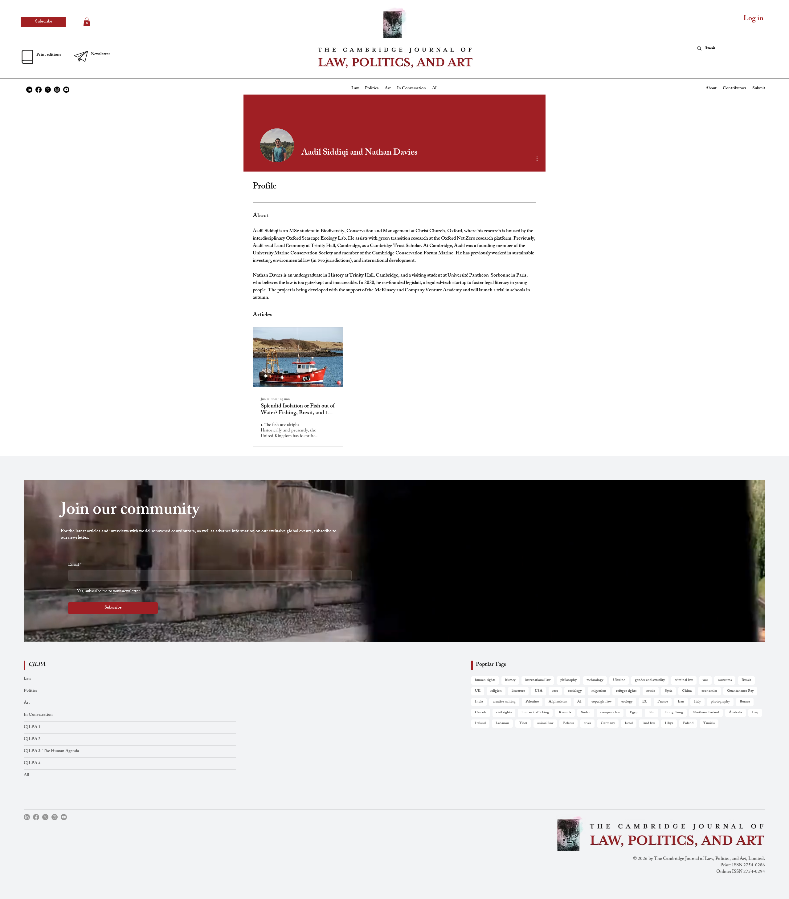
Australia (735, 712)
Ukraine (619, 680)
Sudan (586, 712)
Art (27, 703)
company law (610, 712)
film (651, 712)
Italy (697, 702)
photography (720, 702)
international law (537, 680)
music (650, 691)
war (705, 680)
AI (579, 702)
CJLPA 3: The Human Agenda (51, 751)
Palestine (532, 702)
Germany (608, 723)
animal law (545, 723)
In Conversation (38, 715)
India (479, 702)
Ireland (480, 723)
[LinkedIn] (29, 90)
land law (649, 723)
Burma (745, 702)
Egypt (634, 712)
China (687, 691)
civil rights (504, 712)
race (555, 691)
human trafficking (535, 712)
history (510, 680)
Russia (746, 680)
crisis (587, 723)
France (662, 702)
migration (598, 691)
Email (75, 565)
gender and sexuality (650, 680)
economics (709, 691)
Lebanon (502, 723)
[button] (100, 54)
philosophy (568, 680)
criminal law (684, 680)
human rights (485, 680)
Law (27, 679)
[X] (48, 90)
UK (477, 691)
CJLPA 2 (32, 739)
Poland (688, 723)
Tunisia (709, 723)
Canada (480, 712)
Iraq (755, 712)
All (26, 775)
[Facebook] (38, 90)
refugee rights (626, 691)
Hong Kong (673, 712)
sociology (575, 691)
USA (538, 691)
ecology (626, 702)
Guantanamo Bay (740, 691)
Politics (30, 691)
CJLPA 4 (32, 763)
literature (518, 691)
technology (595, 680)
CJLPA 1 (32, 727)
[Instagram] (57, 90)
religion (496, 691)
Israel (629, 723)
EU (645, 702)
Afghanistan (558, 702)
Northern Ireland (706, 712)
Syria (668, 691)
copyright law (601, 702)
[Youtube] (66, 90)
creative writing (504, 702)
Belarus (568, 723)
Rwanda (565, 712)
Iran (681, 702)
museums (725, 680)
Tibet (523, 723)
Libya (669, 723)
